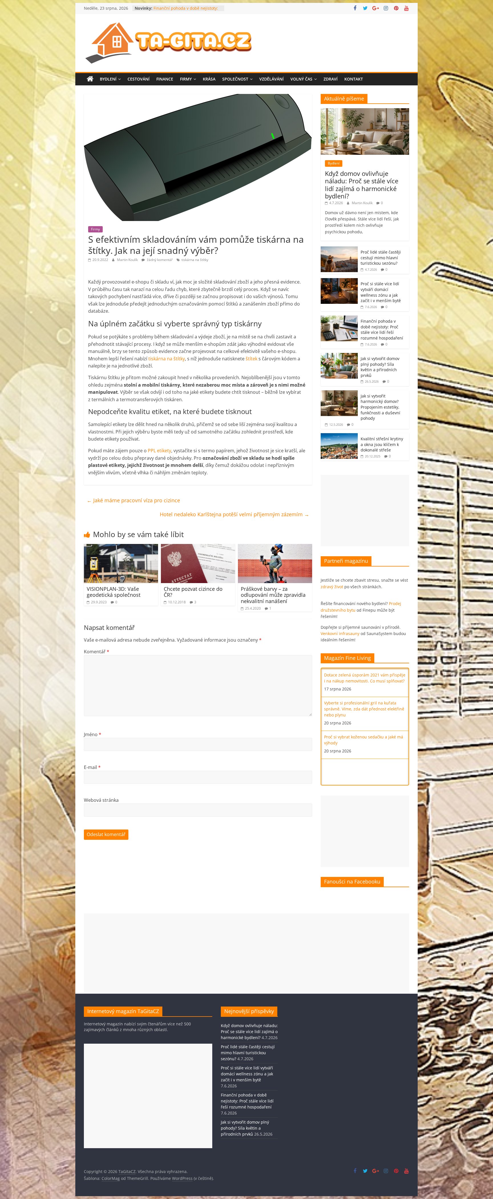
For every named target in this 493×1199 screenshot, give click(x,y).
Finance (164, 79)
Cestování (138, 79)
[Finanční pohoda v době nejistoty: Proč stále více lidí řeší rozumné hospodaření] (339, 318)
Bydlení (108, 79)
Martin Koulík (128, 259)
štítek (251, 359)
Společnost (235, 79)
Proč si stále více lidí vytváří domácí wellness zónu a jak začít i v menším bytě (381, 292)
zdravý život (332, 586)
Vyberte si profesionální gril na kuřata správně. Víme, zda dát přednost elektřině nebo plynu (364, 680)
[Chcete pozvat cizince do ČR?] (198, 547)
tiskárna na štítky (194, 259)
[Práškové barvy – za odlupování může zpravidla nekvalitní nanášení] (275, 547)
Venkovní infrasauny (340, 633)
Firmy (186, 79)
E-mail (92, 767)
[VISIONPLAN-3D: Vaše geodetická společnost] (121, 547)
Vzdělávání (271, 79)
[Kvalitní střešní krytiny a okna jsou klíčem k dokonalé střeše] (339, 436)
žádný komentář (159, 259)
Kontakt (353, 79)
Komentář (96, 651)
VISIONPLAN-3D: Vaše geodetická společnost (113, 592)
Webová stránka (101, 800)
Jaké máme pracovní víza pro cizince (133, 500)
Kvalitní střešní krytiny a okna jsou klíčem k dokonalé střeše (382, 444)
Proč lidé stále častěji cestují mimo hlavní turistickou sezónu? (381, 257)
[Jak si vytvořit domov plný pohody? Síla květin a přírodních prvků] (339, 356)
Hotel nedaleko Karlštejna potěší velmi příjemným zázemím (234, 514)
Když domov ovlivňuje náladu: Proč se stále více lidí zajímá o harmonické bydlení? (361, 184)
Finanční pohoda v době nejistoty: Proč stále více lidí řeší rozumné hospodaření (382, 329)
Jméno (92, 734)
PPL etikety (159, 450)
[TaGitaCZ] (90, 79)
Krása (209, 79)
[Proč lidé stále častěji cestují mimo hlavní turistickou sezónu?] (339, 249)
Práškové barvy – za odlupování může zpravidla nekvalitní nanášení (273, 594)
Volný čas (301, 79)
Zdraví (331, 79)
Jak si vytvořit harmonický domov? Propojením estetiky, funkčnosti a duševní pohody (380, 407)
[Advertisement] (365, 510)
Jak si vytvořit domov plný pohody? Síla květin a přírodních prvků (380, 367)
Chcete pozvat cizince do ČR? (193, 592)
